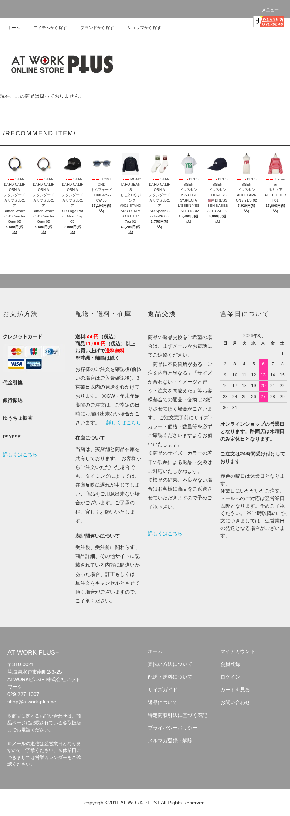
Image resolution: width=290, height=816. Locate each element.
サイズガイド (163, 689)
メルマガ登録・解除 (170, 740)
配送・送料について (170, 677)
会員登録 (230, 664)
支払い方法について (170, 664)
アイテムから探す (50, 27)
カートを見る (235, 689)
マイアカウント (237, 651)
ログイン (230, 677)
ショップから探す (144, 27)
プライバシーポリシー (172, 728)
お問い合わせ (235, 702)
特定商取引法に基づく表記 (177, 715)
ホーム (13, 27)
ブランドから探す (97, 27)
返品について (163, 702)
